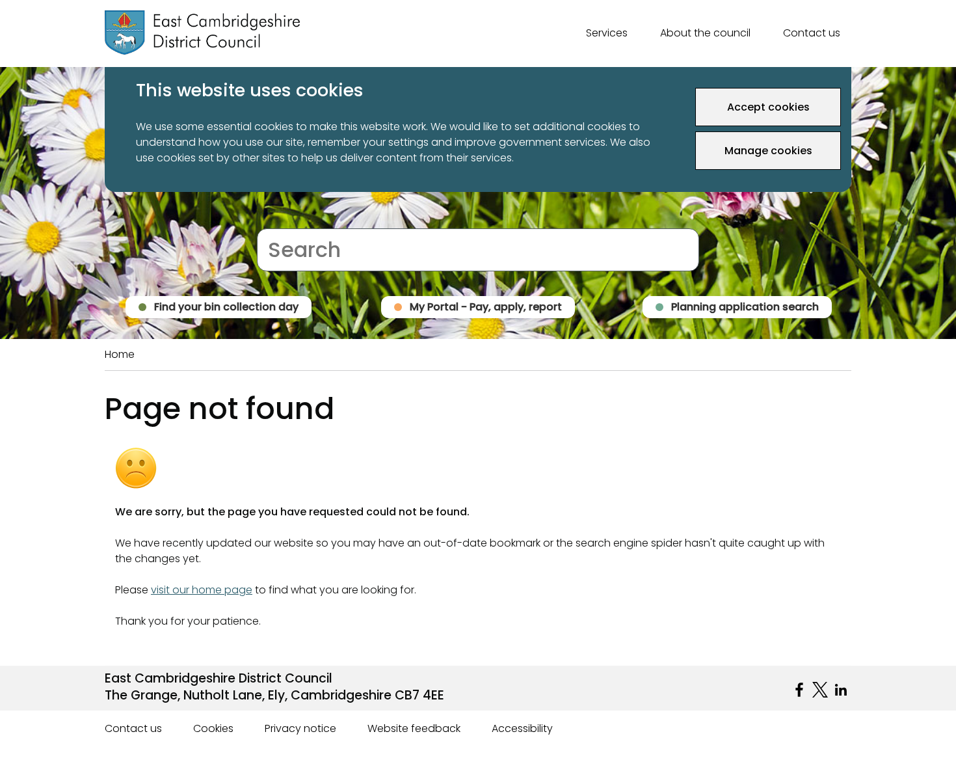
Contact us (811, 32)
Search (275, 220)
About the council (705, 32)
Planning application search (745, 306)
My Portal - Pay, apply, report (486, 306)
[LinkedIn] (840, 689)
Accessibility (522, 728)
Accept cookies (768, 107)
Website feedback (413, 728)
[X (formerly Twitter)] (820, 689)
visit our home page (201, 589)
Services (607, 32)
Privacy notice (300, 728)
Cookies (213, 728)
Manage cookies (768, 150)
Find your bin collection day (226, 306)
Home (120, 354)
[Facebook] (799, 689)
